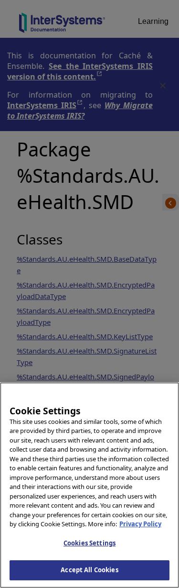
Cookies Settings (89, 543)
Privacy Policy (140, 524)
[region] (89, 485)
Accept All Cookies (89, 570)
